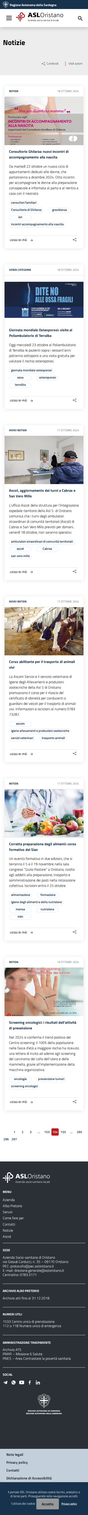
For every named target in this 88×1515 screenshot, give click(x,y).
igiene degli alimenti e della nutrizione (36, 902)
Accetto (47, 1504)
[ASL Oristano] (6, 5)
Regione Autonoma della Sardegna (33, 5)
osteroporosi (47, 377)
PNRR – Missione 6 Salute (22, 1354)
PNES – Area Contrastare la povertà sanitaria (37, 1358)
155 (63, 1131)
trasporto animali (53, 737)
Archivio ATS (12, 1349)
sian (20, 916)
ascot (20, 548)
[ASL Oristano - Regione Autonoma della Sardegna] (26, 1177)
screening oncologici (24, 1086)
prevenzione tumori (51, 1078)
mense (20, 909)
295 (79, 1131)
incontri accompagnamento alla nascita (37, 224)
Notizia (13, 91)
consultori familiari (23, 202)
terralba (20, 384)
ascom (20, 723)
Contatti (12, 1470)
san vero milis (20, 555)
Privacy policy (17, 1462)
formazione (48, 894)
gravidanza (59, 209)
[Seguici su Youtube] (21, 1382)
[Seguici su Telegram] (5, 1382)
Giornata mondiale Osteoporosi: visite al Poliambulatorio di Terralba (40, 332)
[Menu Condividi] (74, 239)
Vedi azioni (75, 63)
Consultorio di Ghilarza (26, 209)
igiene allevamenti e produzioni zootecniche (40, 730)
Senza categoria (20, 270)
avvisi (13, 430)
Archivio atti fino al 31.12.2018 (26, 1298)
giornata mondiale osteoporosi (31, 370)
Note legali (14, 1454)
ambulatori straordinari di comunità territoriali (42, 541)
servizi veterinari (22, 737)
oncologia (20, 1078)
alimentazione (20, 894)
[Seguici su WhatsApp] (13, 1382)
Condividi (52, 63)
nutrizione (47, 909)
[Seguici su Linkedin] (38, 1382)
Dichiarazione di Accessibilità (29, 1478)
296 (6, 1139)
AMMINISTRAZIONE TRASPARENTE (27, 1342)
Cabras (47, 548)
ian (20, 216)
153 (47, 1131)
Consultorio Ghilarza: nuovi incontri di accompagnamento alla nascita (39, 154)
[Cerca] (80, 18)
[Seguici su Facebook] (29, 1382)
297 (14, 1139)
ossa (20, 377)
